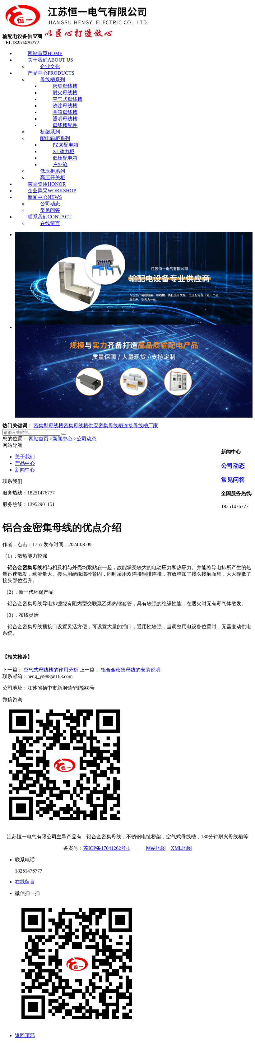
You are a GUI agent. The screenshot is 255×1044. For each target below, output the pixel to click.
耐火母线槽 (65, 92)
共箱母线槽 (65, 112)
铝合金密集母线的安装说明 (130, 669)
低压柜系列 (52, 171)
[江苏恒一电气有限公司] (77, 25)
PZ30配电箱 (65, 144)
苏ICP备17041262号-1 (106, 848)
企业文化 (50, 66)
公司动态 (50, 203)
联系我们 (50, 216)
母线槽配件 (65, 125)
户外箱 (60, 164)
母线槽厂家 (145, 425)
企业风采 (52, 190)
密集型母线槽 (48, 425)
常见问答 (50, 210)
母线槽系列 (52, 79)
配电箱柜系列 (55, 138)
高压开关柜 (52, 177)
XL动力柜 (63, 151)
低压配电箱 (65, 158)
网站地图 (156, 848)
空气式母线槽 (67, 99)
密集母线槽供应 (80, 425)
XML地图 (181, 848)
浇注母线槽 (65, 105)
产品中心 (51, 73)
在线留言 (50, 223)
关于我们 (50, 60)
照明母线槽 (65, 118)
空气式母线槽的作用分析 (51, 669)
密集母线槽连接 (115, 425)
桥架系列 (50, 131)
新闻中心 (45, 197)
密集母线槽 (65, 86)
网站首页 (45, 53)
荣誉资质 (47, 184)
